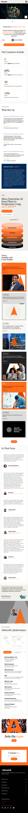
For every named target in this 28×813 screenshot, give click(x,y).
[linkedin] (10, 807)
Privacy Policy (4, 801)
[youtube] (13, 807)
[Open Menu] (26, 2)
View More (14, 441)
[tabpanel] (14, 684)
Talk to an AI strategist (7, 214)
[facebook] (2, 807)
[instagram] (5, 807)
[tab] (7, 652)
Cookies (3, 803)
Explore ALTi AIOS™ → (7, 211)
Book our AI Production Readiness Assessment (14, 44)
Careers (14, 740)
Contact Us (14, 758)
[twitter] (8, 807)
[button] (12, 21)
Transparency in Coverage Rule (7, 805)
